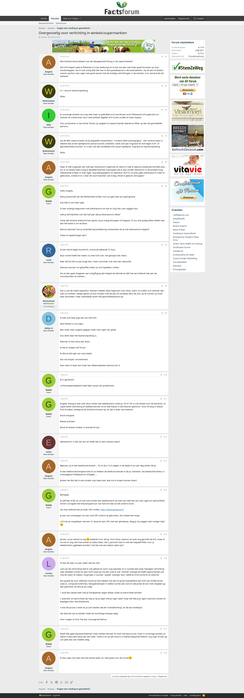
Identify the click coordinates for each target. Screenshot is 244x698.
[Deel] (162, 56)
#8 (166, 286)
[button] (80, 18)
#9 (166, 313)
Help (185, 695)
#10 (165, 375)
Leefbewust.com (181, 214)
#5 (166, 162)
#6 (166, 186)
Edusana (177, 265)
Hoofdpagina (195, 695)
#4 (166, 136)
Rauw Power (179, 229)
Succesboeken (180, 262)
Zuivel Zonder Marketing (185, 258)
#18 (165, 653)
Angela (44, 37)
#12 (165, 437)
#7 (166, 245)
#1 (166, 56)
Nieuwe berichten (46, 23)
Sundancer (178, 251)
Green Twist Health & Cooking (187, 243)
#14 (165, 490)
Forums (55, 18)
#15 (165, 534)
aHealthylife (179, 218)
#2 (166, 85)
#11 (165, 399)
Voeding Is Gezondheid (184, 233)
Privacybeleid (179, 269)
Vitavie (176, 222)
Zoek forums (61, 23)
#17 (165, 629)
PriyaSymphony (196, 56)
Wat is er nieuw (70, 18)
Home (44, 18)
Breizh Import (180, 225)
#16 (165, 558)
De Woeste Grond (181, 247)
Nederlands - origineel (50, 695)
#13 (165, 461)
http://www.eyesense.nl (112, 509)
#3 (166, 110)
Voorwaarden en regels (158, 695)
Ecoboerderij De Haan (183, 254)
